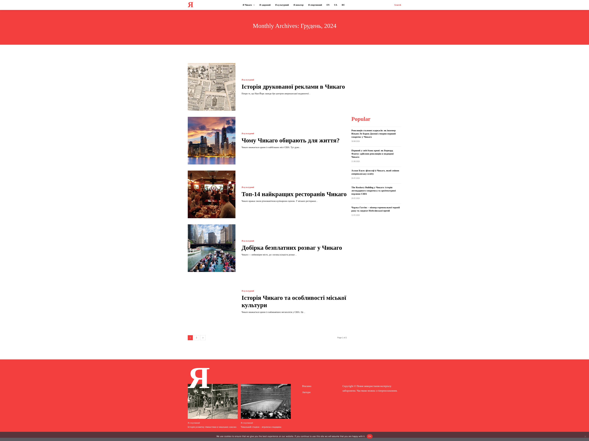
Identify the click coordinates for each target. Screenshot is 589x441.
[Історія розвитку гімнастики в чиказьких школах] (213, 401)
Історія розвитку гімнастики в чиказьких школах (212, 427)
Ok (369, 436)
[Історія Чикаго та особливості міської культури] (211, 302)
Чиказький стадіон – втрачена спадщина (261, 427)
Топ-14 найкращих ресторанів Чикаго (294, 194)
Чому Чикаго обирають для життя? (291, 140)
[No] (585, 436)
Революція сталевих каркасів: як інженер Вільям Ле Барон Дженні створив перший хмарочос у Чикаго (373, 133)
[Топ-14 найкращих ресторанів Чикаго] (211, 194)
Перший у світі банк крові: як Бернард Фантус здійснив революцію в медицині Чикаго (372, 153)
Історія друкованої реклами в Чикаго (293, 86)
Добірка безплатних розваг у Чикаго (292, 247)
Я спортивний (194, 423)
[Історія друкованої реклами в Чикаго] (211, 87)
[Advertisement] (376, 82)
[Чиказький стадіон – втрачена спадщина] (266, 401)
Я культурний (248, 80)
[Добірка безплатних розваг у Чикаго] (211, 248)
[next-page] (203, 337)
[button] (397, 5)
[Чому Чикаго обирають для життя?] (211, 140)
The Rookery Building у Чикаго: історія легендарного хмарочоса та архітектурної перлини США (373, 190)
